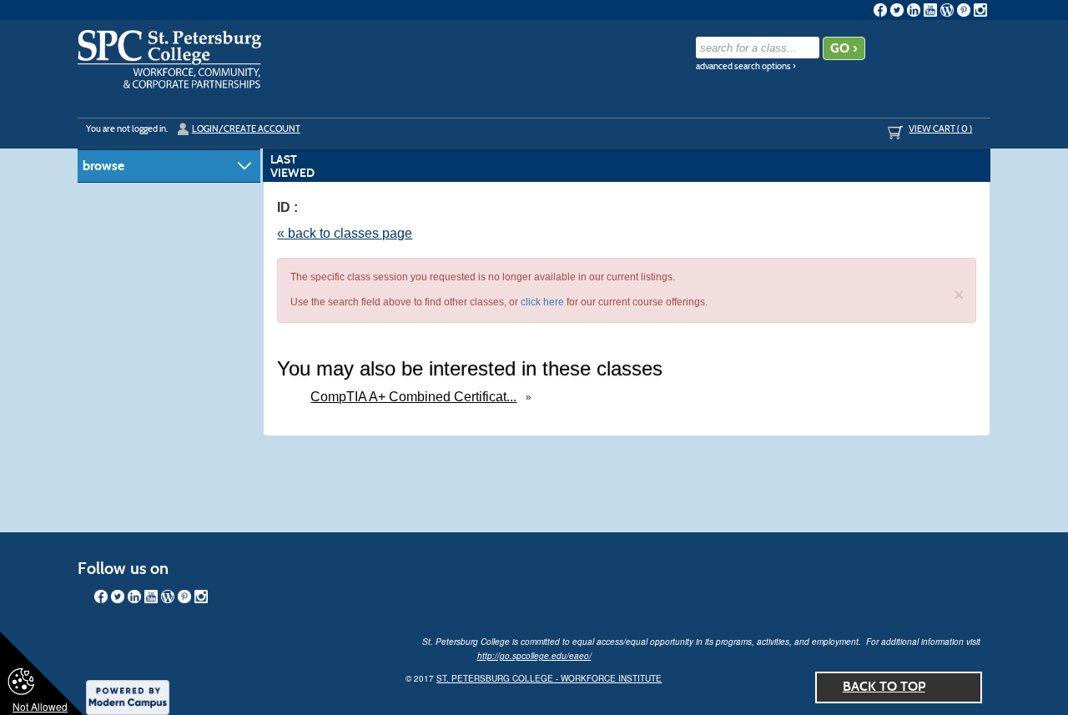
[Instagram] (980, 10)
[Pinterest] (963, 10)
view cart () (940, 128)
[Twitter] (897, 10)
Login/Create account (246, 128)
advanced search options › (746, 66)
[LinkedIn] (913, 10)
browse (103, 166)
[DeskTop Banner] (169, 59)
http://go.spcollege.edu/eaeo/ (534, 656)
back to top (884, 686)
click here (542, 302)
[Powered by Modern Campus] (127, 696)
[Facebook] (880, 10)
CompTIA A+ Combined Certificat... (413, 397)
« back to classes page (344, 233)
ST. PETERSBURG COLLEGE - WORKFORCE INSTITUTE (549, 678)
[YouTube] (930, 10)
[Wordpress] (947, 10)
